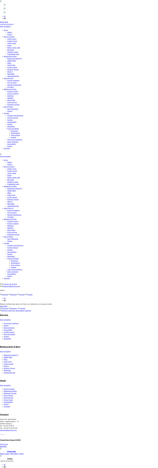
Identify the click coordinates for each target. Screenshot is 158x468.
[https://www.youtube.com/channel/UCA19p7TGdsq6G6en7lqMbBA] (21, 294)
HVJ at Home (8, 400)
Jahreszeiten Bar (9, 373)
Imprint (6, 325)
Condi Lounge (8, 364)
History (6, 404)
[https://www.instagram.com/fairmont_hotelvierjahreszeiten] (13, 294)
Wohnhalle (7, 370)
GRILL (6, 359)
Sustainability (8, 402)
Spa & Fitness (8, 395)
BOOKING (3, 446)
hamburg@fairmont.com (11, 286)
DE (5, 16)
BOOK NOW (4, 22)
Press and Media (9, 334)
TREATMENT (14, 454)
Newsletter (3, 306)
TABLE (7, 454)
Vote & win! (4, 444)
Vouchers (7, 406)
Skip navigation (5, 26)
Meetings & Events (10, 393)
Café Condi (8, 362)
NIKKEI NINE (8, 357)
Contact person (9, 332)
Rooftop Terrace (9, 368)
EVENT (21, 454)
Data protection (9, 328)
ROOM (2, 454)
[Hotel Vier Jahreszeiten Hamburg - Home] (0, 1)
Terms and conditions (11, 323)
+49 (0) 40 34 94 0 (7, 24)
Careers (6, 336)
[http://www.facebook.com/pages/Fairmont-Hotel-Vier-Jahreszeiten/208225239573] (4, 294)
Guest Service (8, 398)
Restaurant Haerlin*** (11, 355)
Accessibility (8, 330)
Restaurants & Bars (10, 391)
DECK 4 (6, 366)
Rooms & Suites (9, 389)
